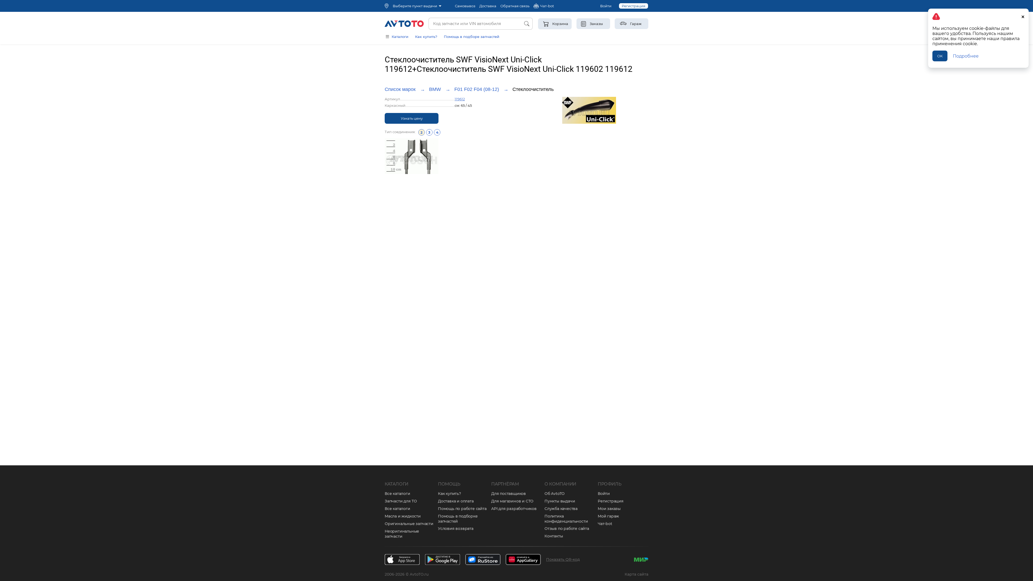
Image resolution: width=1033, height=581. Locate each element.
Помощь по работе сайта (462, 508)
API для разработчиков (514, 508)
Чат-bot (605, 523)
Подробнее (966, 56)
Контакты (553, 536)
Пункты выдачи (559, 501)
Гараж (636, 24)
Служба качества (561, 508)
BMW (435, 89)
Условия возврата (455, 528)
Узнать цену (412, 118)
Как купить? (426, 36)
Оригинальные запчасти (409, 523)
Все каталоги (397, 493)
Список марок (400, 89)
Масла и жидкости (403, 516)
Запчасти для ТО (401, 501)
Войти (605, 6)
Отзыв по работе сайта (566, 528)
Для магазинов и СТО (512, 501)
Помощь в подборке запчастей (458, 519)
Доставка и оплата (456, 501)
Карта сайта (636, 574)
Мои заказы (609, 508)
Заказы (596, 24)
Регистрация (633, 6)
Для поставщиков (508, 493)
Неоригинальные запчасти (402, 534)
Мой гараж (608, 516)
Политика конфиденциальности (566, 519)
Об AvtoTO (554, 493)
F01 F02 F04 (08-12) (476, 89)
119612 (460, 99)
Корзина (560, 24)
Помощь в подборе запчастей (471, 36)
